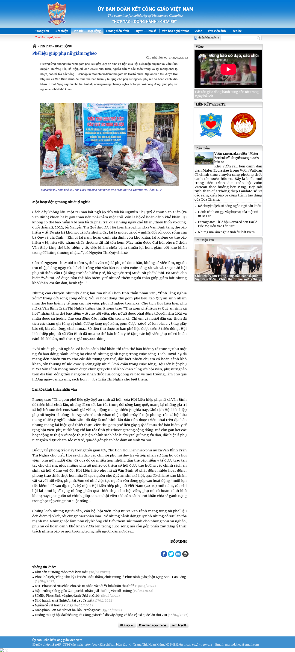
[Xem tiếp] (179, 625)
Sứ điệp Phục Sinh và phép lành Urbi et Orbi (67, 596)
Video (198, 31)
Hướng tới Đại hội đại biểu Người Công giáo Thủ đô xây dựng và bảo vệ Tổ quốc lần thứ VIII (101, 615)
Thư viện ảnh (217, 31)
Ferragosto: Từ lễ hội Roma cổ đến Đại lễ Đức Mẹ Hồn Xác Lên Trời (227, 224)
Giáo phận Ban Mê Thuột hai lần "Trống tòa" (68, 610)
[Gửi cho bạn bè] (178, 554)
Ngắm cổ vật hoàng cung (53, 605)
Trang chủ (42, 31)
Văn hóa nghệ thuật (175, 31)
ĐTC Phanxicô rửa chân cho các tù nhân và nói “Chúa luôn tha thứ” (84, 586)
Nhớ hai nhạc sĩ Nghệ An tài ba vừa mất (63, 600)
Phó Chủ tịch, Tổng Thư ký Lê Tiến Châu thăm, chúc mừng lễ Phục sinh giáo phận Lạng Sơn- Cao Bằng (110, 577)
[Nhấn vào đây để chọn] (153, 625)
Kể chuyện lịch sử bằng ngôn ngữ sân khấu (229, 206)
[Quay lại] (127, 625)
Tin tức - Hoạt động (87, 31)
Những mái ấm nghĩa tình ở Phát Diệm (226, 232)
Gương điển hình (117, 31)
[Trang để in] (185, 556)
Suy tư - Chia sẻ (145, 31)
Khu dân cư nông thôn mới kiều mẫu (61, 572)
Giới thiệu (61, 31)
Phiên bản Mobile (208, 37)
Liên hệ (236, 31)
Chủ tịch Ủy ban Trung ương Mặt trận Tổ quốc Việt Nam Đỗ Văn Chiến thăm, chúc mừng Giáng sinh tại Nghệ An (228, 279)
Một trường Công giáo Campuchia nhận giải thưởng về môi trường (83, 591)
